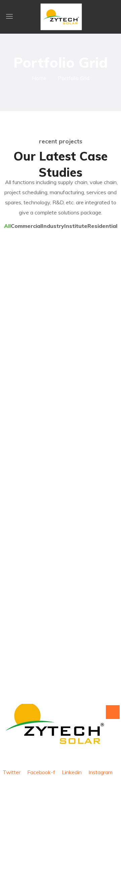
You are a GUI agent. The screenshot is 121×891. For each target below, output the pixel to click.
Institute (75, 225)
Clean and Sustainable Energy (44, 294)
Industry (53, 225)
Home (39, 78)
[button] (112, 17)
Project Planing (52, 348)
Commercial (26, 225)
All (7, 225)
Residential (102, 225)
